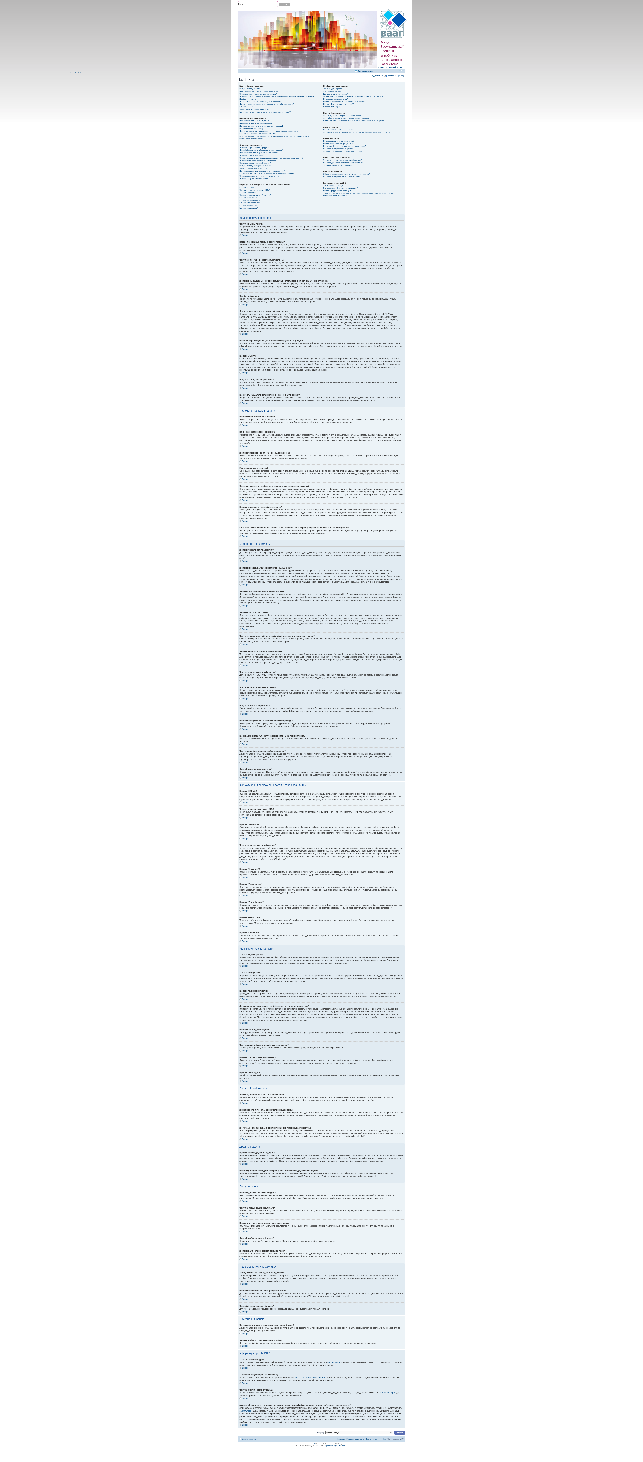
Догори (245, 235)
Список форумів (365, 71)
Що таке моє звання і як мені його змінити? (257, 134)
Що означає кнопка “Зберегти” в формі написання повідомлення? (267, 173)
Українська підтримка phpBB (336, 1446)
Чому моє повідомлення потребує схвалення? (259, 176)
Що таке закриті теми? (248, 205)
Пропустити (75, 72)
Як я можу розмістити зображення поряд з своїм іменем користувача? (269, 131)
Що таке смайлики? (247, 192)
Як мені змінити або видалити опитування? (257, 160)
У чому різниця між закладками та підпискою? (342, 160)
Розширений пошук (246, 10)
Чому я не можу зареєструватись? (254, 109)
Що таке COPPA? (246, 107)
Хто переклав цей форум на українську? (340, 188)
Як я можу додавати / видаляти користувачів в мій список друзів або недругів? (356, 132)
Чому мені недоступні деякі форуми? (255, 163)
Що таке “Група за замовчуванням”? (338, 104)
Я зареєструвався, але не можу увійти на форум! (260, 102)
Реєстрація (391, 76)
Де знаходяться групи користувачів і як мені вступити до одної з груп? (353, 96)
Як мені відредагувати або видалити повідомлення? (261, 150)
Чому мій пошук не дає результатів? (338, 144)
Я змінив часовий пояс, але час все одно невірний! (261, 126)
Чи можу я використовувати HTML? (254, 190)
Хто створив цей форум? (333, 186)
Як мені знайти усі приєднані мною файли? (341, 177)
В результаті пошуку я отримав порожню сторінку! (344, 146)
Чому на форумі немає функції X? (337, 191)
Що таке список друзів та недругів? (338, 130)
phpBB (312, 1444)
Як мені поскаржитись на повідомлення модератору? (262, 171)
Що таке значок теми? (248, 208)
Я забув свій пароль (248, 99)
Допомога (379, 76)
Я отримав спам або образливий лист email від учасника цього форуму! (353, 121)
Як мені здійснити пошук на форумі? (338, 141)
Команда (341, 1439)
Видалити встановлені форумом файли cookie (366, 1439)
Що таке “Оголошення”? (249, 200)
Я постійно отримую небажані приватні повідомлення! (346, 118)
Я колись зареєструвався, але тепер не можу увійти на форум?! (266, 104)
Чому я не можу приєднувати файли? (255, 166)
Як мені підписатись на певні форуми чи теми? (343, 163)
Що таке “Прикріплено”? (249, 203)
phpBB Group (333, 1362)
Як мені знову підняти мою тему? (253, 179)
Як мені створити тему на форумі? (254, 148)
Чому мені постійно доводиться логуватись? (258, 94)
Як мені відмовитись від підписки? (337, 165)
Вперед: (320, 1433)
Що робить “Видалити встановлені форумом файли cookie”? (265, 112)
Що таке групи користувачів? (335, 94)
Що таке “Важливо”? (248, 198)
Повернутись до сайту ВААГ (391, 67)
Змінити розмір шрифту (401, 70)
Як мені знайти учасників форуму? (338, 149)
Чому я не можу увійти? (249, 89)
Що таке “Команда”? (331, 107)
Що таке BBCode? (247, 187)
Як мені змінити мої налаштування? (254, 121)
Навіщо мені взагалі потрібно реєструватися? (258, 91)
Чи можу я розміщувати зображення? (255, 195)
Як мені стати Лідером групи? (335, 99)
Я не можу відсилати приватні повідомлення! (342, 116)
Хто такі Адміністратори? (333, 89)
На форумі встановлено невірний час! (255, 123)
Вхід (402, 76)
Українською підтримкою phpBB (310, 1377)
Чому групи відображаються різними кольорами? (344, 102)
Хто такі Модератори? (332, 91)
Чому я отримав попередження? (253, 168)
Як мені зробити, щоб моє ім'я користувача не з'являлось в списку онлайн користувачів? (277, 96)
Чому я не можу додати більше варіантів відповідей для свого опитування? (271, 158)
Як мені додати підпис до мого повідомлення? (258, 153)
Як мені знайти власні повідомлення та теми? (342, 151)
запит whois (245, 1411)
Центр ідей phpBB (387, 1393)
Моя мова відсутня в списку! (251, 129)
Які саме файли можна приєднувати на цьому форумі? (346, 174)
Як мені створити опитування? (252, 155)
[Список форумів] (394, 23)
